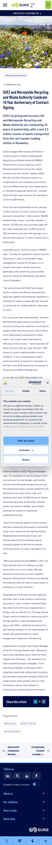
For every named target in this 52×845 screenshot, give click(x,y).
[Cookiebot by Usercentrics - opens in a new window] (30, 383)
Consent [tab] (9, 391)
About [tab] (42, 391)
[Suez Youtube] (27, 775)
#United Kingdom (12, 731)
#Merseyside (10, 723)
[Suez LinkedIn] (7, 775)
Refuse (26, 459)
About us (8, 793)
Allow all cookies (26, 440)
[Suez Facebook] (36, 775)
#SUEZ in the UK (28, 723)
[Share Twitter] (40, 702)
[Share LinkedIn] (36, 702)
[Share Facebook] (44, 702)
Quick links (9, 818)
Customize (24, 450)
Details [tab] (26, 391)
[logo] (39, 830)
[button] (5, 5)
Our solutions (10, 802)
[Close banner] (48, 383)
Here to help (10, 810)
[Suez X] (17, 775)
